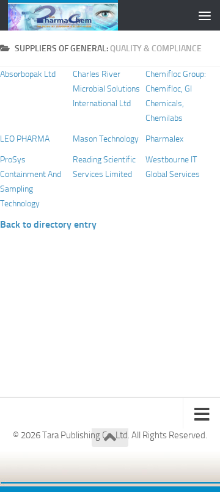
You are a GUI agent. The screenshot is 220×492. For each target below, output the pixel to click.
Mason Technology (106, 139)
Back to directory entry (48, 224)
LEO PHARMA (25, 139)
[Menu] (204, 15)
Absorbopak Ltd (28, 74)
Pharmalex (164, 139)
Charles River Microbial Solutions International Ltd (106, 89)
